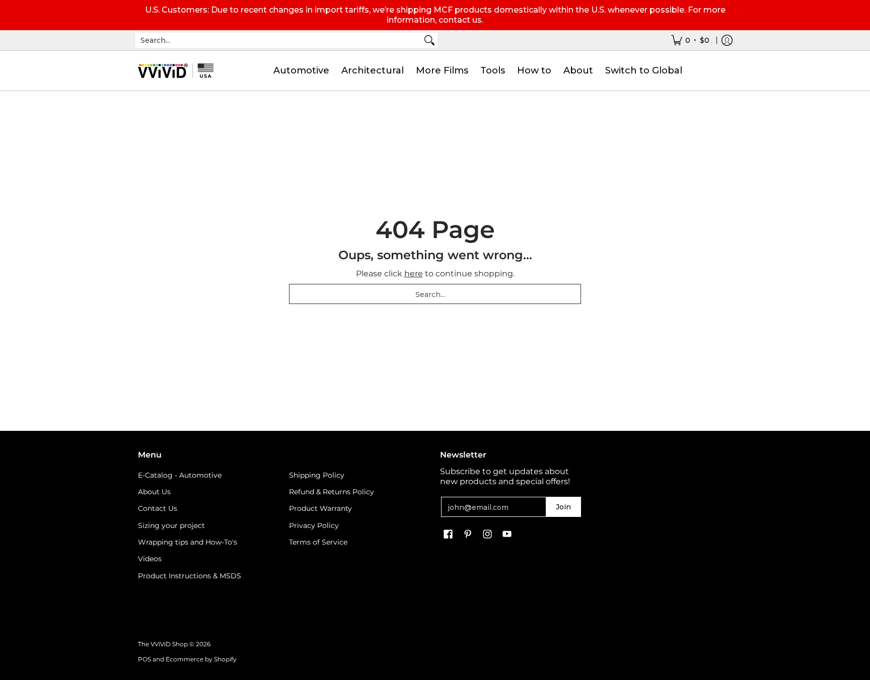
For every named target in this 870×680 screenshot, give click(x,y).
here (413, 273)
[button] (448, 534)
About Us (154, 491)
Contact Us (157, 508)
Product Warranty (320, 508)
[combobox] (278, 40)
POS (144, 659)
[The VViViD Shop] (175, 71)
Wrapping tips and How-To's (187, 542)
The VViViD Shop (163, 644)
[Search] (429, 40)
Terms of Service (318, 542)
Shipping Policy (316, 475)
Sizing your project (171, 525)
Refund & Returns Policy (331, 491)
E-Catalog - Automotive (180, 475)
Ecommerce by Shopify (201, 659)
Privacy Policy (314, 525)
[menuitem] (690, 40)
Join (563, 506)
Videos (150, 558)
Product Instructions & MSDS (189, 575)
